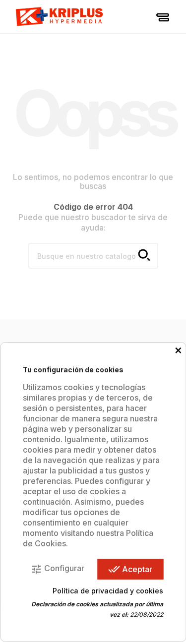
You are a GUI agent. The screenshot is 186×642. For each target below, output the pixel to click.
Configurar (57, 569)
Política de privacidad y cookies (108, 590)
